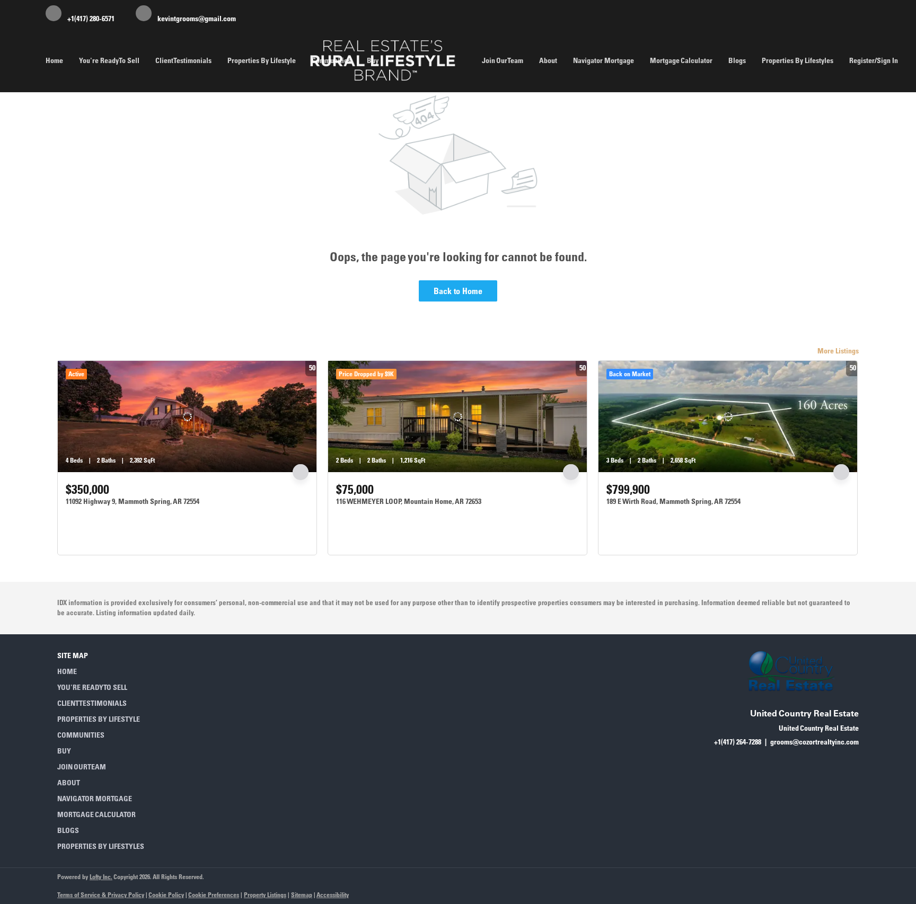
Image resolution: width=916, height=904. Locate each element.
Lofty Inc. (101, 877)
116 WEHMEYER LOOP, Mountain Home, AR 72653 (408, 501)
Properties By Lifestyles (797, 60)
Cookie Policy (166, 895)
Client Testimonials (183, 60)
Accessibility (332, 895)
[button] (104, 671)
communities (331, 60)
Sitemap (301, 895)
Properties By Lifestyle (261, 60)
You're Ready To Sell (109, 60)
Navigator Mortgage (603, 60)
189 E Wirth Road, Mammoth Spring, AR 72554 (673, 501)
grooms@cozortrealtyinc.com (814, 742)
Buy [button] (372, 60)
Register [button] (862, 60)
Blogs (737, 60)
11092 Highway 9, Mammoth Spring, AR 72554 (132, 501)
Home (54, 60)
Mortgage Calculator (681, 60)
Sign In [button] (887, 60)
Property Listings (265, 895)
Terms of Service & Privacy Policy (100, 895)
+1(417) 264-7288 (737, 742)
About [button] (548, 60)
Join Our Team (502, 60)
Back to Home (458, 291)
